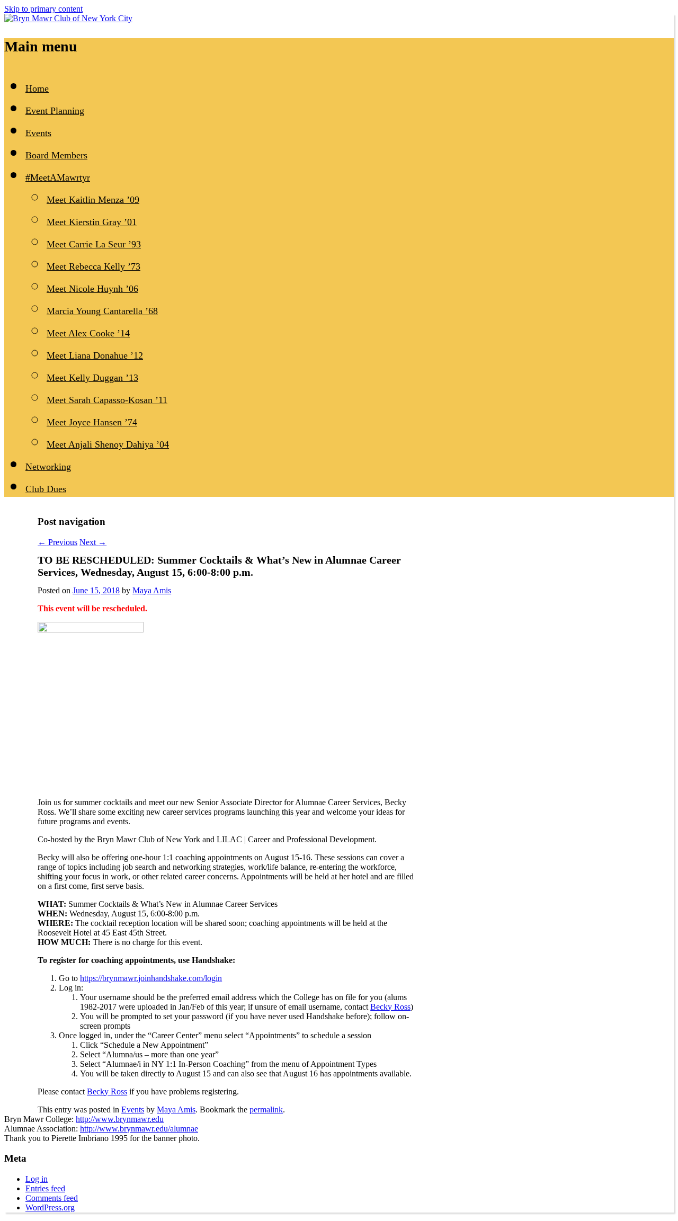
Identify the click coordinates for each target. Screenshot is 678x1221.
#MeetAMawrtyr (57, 177)
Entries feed (45, 1188)
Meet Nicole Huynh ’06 (92, 288)
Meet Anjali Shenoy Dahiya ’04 (108, 444)
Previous (57, 542)
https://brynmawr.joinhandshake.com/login (151, 978)
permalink (266, 1109)
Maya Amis (151, 590)
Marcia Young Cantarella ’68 (102, 311)
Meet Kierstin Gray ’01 (92, 222)
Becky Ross (390, 1006)
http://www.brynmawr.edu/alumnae (139, 1128)
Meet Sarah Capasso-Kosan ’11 (107, 400)
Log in (36, 1178)
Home (37, 88)
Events (38, 133)
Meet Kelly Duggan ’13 (92, 377)
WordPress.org (50, 1207)
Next (92, 542)
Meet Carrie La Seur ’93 (94, 244)
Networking (48, 466)
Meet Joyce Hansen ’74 (92, 422)
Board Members (56, 155)
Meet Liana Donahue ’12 (95, 355)
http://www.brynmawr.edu (120, 1119)
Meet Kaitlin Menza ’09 (93, 199)
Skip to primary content (43, 8)
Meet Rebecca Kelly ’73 (93, 266)
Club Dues (45, 489)
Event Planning (54, 110)
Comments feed (51, 1197)
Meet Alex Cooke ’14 (88, 333)
